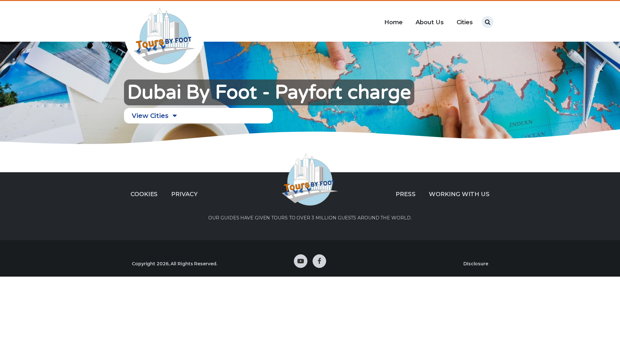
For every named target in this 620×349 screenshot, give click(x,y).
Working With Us (459, 194)
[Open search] (487, 22)
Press (406, 194)
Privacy (184, 194)
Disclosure (475, 264)
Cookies (144, 194)
